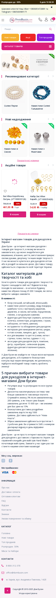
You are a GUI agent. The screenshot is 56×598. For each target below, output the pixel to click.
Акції (28, 37)
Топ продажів (45, 37)
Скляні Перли (11, 105)
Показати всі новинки (28, 160)
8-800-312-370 (13, 565)
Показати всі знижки (28, 233)
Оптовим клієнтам (10, 496)
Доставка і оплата (10, 492)
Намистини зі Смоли (11, 150)
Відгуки (5, 505)
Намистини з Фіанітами (38, 150)
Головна (5, 533)
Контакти (6, 509)
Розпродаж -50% (10, 546)
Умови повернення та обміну (16, 518)
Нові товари (10, 37)
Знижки (5, 514)
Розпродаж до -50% (11, 2)
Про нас (5, 487)
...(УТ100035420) (45, 199)
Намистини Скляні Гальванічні (40, 107)
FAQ (3, 500)
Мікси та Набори (10, 551)
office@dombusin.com (17, 572)
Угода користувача (28, 593)
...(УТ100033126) (18, 199)
